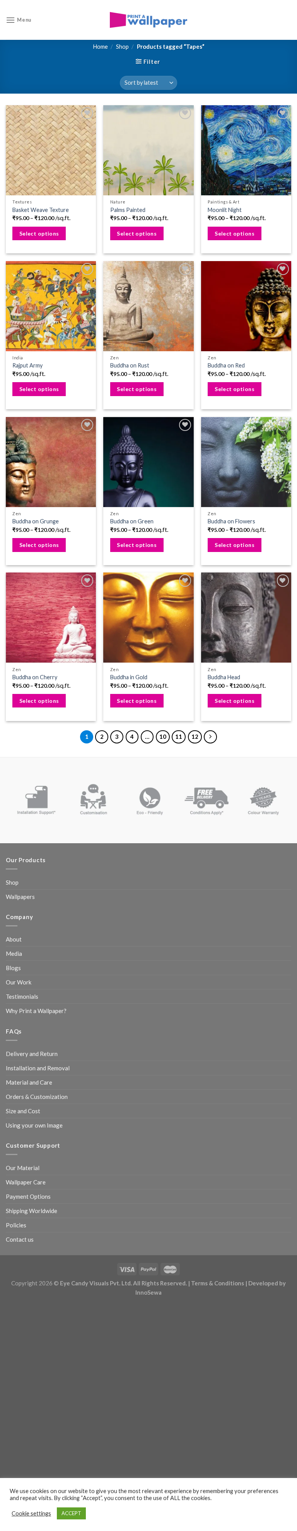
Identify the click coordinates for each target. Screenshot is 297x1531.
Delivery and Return (32, 1053)
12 (194, 736)
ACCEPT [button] (71, 1513)
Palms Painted (127, 210)
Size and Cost (23, 1110)
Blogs (13, 967)
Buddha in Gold (128, 677)
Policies (16, 1225)
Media (14, 953)
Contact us (20, 1239)
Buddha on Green (132, 521)
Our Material (22, 1167)
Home (100, 46)
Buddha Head (224, 677)
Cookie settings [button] (31, 1513)
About (14, 939)
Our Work (18, 982)
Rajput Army (27, 365)
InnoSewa (148, 1292)
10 (162, 736)
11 (178, 736)
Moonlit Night (225, 210)
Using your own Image (34, 1125)
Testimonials (22, 996)
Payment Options (28, 1196)
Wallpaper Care (26, 1182)
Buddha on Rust (129, 365)
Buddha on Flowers (231, 521)
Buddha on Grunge (35, 521)
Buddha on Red (226, 365)
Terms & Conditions (217, 1283)
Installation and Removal (38, 1068)
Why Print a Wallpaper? (36, 1010)
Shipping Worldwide (31, 1210)
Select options (39, 233)
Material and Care (29, 1082)
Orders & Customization (37, 1096)
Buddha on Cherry (34, 677)
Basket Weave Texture (40, 210)
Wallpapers (20, 896)
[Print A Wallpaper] (148, 20)
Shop (122, 46)
